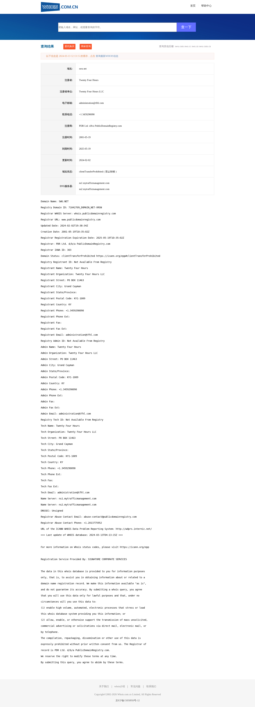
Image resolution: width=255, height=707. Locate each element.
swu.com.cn (205, 46)
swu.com (179, 46)
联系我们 (151, 686)
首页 (193, 5)
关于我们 (104, 686)
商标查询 (86, 46)
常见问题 (135, 686)
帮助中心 (206, 5)
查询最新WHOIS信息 (107, 56)
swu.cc (187, 46)
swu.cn (195, 46)
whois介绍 (119, 686)
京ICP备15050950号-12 (128, 700)
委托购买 (69, 46)
